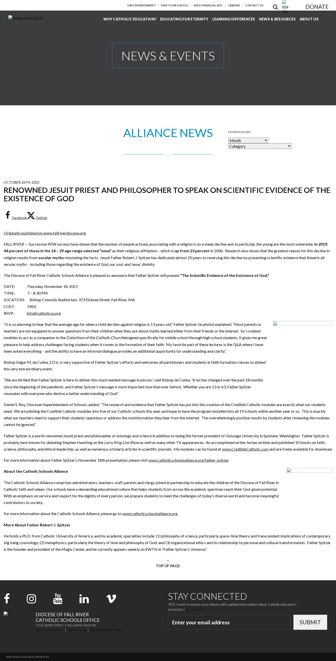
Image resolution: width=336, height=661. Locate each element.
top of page (168, 566)
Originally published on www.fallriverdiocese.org (45, 233)
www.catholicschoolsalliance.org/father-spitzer (188, 460)
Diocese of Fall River (105, 629)
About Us (309, 19)
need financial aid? (208, 5)
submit (310, 622)
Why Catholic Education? (129, 19)
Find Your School (174, 5)
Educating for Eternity (184, 19)
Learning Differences (233, 19)
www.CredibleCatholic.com (245, 449)
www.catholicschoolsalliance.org (150, 513)
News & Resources (277, 19)
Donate (317, 6)
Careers (234, 5)
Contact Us (254, 5)
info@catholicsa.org (44, 313)
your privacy (195, 609)
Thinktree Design (61, 656)
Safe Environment (141, 5)
